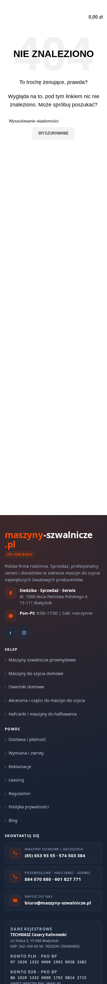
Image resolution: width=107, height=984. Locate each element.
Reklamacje (20, 766)
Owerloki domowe (26, 687)
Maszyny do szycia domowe (36, 673)
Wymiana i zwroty (26, 753)
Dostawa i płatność (27, 739)
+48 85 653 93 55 (19, 5)
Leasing (16, 780)
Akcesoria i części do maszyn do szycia (47, 700)
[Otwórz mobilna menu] (6, 17)
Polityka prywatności (29, 807)
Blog (13, 820)
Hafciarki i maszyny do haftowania (43, 714)
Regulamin (19, 793)
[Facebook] (10, 632)
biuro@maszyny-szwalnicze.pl (63, 5)
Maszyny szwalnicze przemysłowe (42, 660)
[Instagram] (24, 632)
